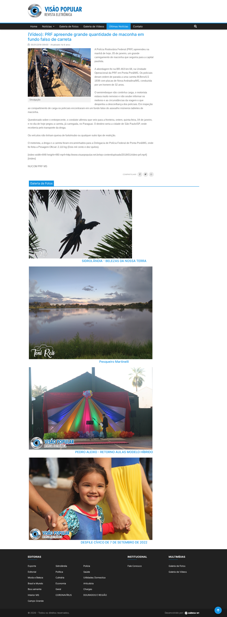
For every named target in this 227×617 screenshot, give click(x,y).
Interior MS (33, 595)
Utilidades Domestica (94, 577)
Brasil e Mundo (35, 583)
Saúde (86, 572)
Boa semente (34, 589)
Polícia (86, 566)
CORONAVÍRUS (64, 595)
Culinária (60, 577)
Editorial (32, 572)
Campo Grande (36, 601)
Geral (58, 589)
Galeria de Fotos (68, 26)
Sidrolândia (61, 566)
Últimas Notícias (118, 26)
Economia (61, 583)
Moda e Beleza (35, 577)
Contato (138, 26)
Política (59, 572)
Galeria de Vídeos (93, 26)
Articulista (88, 583)
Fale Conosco (135, 566)
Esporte (32, 566)
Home (33, 26)
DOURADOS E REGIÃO (95, 595)
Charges (87, 589)
